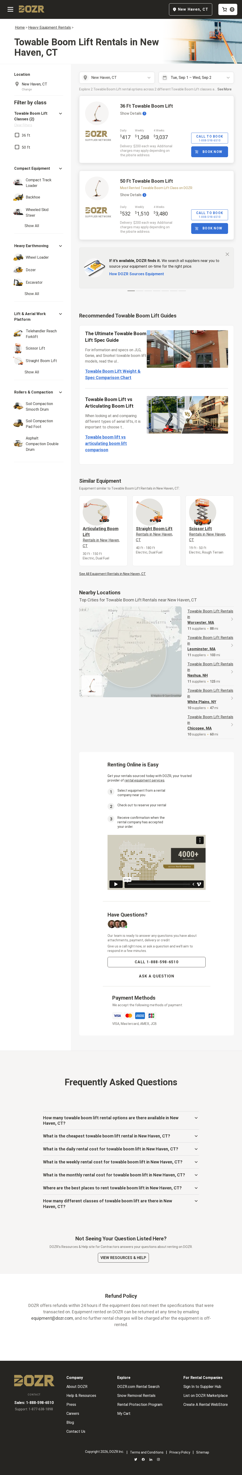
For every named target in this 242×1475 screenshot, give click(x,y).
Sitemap (202, 1452)
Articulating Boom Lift (101, 537)
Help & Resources (81, 1395)
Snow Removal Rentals (136, 1395)
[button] (38, 119)
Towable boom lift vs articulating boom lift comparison (106, 443)
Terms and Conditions (147, 1452)
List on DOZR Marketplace (205, 1395)
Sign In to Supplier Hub (202, 1386)
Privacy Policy (179, 1452)
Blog (70, 1422)
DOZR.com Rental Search (138, 1386)
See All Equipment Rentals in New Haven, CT (112, 574)
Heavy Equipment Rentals (49, 27)
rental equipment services (144, 780)
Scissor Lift (207, 534)
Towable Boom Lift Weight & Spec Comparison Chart (113, 374)
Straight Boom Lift (154, 534)
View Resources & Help (123, 1257)
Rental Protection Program (139, 1404)
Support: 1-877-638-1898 (34, 1409)
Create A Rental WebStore (205, 1404)
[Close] (227, 254)
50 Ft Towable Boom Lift (146, 181)
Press (71, 1404)
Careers (72, 1413)
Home (20, 27)
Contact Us (75, 1431)
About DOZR (76, 1386)
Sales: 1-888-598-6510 (34, 1402)
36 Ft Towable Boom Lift (146, 106)
